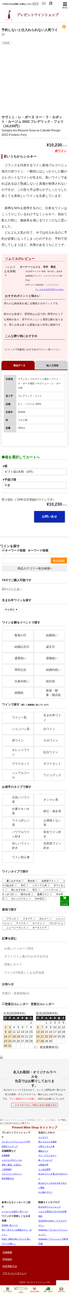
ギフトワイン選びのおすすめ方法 (26, 956)
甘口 (34, 889)
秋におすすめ (18, 889)
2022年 (6, 43)
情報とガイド (13, 964)
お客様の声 (43, 1165)
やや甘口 (39, 898)
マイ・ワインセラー (47, 1155)
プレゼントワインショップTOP (16, 1142)
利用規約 (7, 1259)
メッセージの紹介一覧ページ (15, 1211)
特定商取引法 (8, 1178)
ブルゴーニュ (56, 923)
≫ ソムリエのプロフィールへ (50, 289)
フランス (11, 918)
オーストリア (39, 927)
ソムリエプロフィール (12, 1160)
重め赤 (31, 880)
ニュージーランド (16, 927)
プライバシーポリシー (12, 1174)
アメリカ (21, 923)
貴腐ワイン (43, 894)
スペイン (37, 923)
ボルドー (44, 918)
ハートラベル (51, 889)
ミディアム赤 (39, 885)
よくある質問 (44, 1169)
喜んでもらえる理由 (47, 1142)
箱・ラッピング (45, 1160)
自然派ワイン (49, 880)
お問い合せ (49, 516)
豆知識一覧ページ (10, 1225)
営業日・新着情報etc (15, 993)
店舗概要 (6, 1155)
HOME (21, 1292)
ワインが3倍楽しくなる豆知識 (24, 972)
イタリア (27, 918)
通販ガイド (43, 1151)
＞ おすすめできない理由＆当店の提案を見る (34, 1105)
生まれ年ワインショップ (49, 1207)
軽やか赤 (25, 894)
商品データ (19, 365)
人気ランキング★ (46, 1146)
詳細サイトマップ (10, 1146)
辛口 (23, 885)
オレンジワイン (19, 898)
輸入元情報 (53, 365)
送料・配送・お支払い (12, 1165)
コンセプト (43, 1137)
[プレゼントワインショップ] (29, 19)
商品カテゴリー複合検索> (34, 568)
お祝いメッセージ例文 (19, 948)
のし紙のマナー (45, 1192)
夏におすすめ (13, 880)
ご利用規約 (7, 1169)
